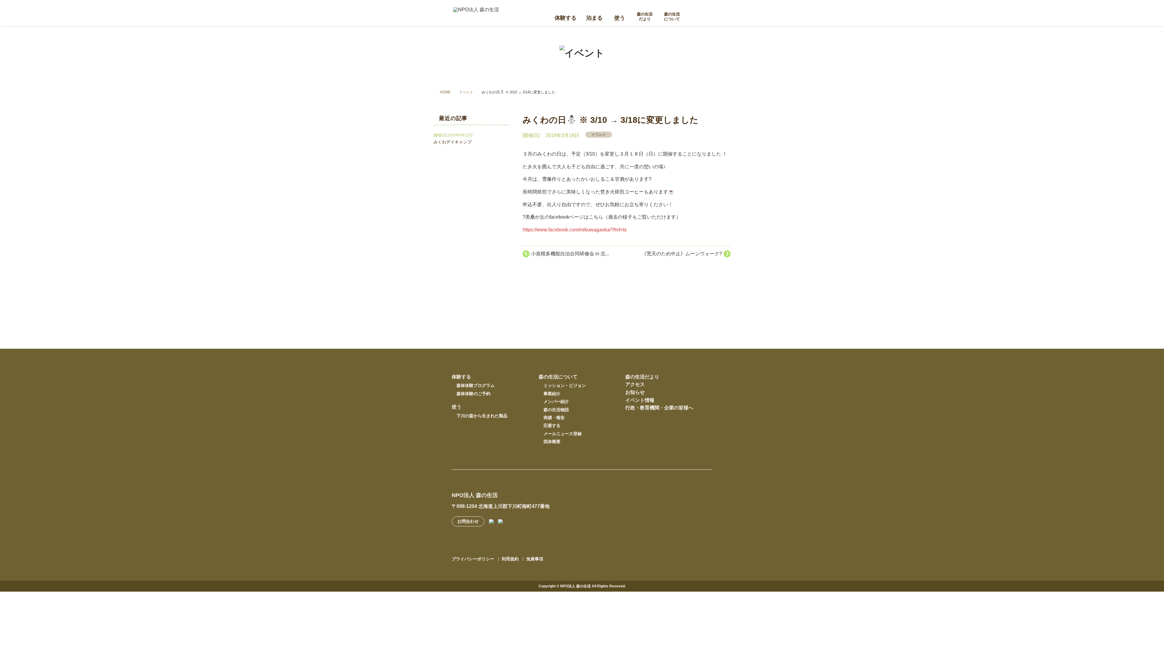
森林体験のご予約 (473, 393)
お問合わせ (468, 521)
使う (619, 18)
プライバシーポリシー (473, 558)
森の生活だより (645, 16)
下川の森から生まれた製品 (482, 415)
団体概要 (552, 441)
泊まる (594, 18)
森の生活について (672, 16)
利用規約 (510, 558)
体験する (566, 18)
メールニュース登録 (563, 433)
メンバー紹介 (556, 401)
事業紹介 (552, 393)
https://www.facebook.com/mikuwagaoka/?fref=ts (575, 229)
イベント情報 (639, 400)
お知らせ (635, 392)
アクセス (635, 384)
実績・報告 (554, 417)
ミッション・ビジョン (565, 385)
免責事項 (534, 558)
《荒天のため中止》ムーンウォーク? (682, 253)
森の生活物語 (556, 409)
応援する (552, 425)
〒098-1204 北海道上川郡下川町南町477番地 (501, 506)
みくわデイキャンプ (452, 141)
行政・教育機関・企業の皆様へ (659, 407)
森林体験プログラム (476, 385)
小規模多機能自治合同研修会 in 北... (570, 253)
